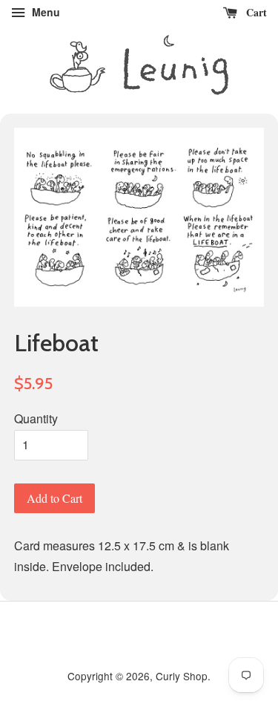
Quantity (36, 418)
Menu (44, 11)
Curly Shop (182, 675)
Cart (255, 12)
